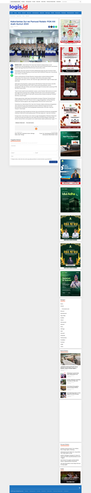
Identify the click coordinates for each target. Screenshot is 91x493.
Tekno (61, 346)
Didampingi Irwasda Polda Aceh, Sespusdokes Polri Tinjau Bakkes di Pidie (73, 374)
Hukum (62, 320)
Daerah (12, 27)
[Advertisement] (70, 421)
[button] (80, 2)
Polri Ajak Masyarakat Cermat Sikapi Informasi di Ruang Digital (73, 393)
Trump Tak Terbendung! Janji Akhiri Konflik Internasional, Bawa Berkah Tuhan (48, 133)
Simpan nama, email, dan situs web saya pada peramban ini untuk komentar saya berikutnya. (32, 159)
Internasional (63, 322)
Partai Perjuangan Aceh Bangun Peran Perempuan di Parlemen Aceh (69, 478)
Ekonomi (62, 311)
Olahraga (62, 328)
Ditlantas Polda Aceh (20, 122)
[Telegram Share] (54, 27)
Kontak (38, 491)
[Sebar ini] (49, 27)
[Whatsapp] (56, 27)
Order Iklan (49, 491)
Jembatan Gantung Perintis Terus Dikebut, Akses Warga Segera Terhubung (69, 367)
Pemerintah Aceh (65, 309)
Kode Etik (44, 491)
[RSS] (36, 129)
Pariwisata (62, 335)
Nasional (62, 324)
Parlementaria (63, 337)
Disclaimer (66, 491)
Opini (61, 331)
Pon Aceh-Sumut (30, 122)
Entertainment (63, 313)
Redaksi (26, 491)
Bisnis (61, 303)
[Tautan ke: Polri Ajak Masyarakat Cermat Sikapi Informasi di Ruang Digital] (63, 395)
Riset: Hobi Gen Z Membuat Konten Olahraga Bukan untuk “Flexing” (24, 133)
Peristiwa (62, 342)
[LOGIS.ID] (19, 7)
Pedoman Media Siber (58, 491)
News (61, 326)
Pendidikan (62, 340)
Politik (61, 344)
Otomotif (62, 333)
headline (62, 317)
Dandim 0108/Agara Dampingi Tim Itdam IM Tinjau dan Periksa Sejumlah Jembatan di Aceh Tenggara (73, 380)
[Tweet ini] (51, 27)
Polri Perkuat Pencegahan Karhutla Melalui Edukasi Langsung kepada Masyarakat (73, 387)
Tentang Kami (32, 491)
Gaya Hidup (62, 315)
